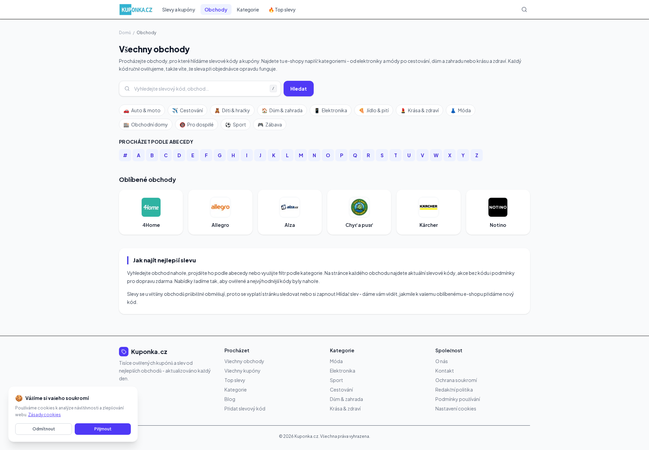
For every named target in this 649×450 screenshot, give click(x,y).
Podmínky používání (457, 399)
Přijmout (103, 428)
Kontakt (444, 371)
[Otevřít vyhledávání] (524, 9)
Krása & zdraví (419, 110)
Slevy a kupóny (178, 9)
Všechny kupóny (242, 371)
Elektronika (330, 110)
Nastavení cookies (455, 408)
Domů (125, 32)
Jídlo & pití (374, 110)
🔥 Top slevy (281, 9)
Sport (235, 124)
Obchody (216, 9)
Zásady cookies (44, 414)
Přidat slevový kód (244, 408)
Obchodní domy (145, 124)
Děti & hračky (232, 110)
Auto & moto (142, 110)
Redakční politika (454, 389)
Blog (229, 399)
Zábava (270, 124)
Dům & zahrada (282, 110)
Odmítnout (43, 428)
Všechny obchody (244, 361)
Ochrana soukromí (456, 380)
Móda (460, 110)
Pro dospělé (196, 124)
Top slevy (234, 380)
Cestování (187, 110)
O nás (441, 361)
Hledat (298, 89)
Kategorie (248, 9)
